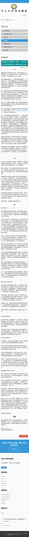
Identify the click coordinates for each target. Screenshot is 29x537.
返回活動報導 (23, 436)
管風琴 (5, 81)
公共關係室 (3, 485)
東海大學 (3, 476)
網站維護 (4, 467)
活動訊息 (5, 37)
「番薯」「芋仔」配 (10, 207)
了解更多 (13, 449)
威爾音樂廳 (15, 92)
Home (4, 19)
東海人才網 (3, 481)
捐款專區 (3, 503)
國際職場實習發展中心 (5, 499)
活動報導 (5, 40)
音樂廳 (11, 79)
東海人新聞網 (4, 483)
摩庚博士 (15, 86)
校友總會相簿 (6, 43)
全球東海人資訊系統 (5, 496)
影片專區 (5, 50)
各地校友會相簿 (7, 47)
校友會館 (3, 478)
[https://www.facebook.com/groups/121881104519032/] (2, 513)
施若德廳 (24, 95)
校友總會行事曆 (7, 34)
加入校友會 (3, 501)
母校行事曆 (6, 30)
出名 (25, 79)
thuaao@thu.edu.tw (7, 525)
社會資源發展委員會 (5, 494)
